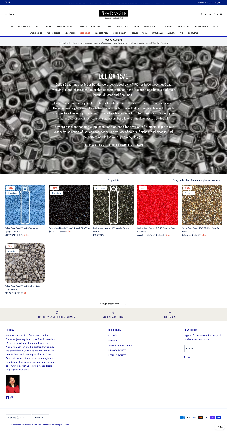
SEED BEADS (85, 33)
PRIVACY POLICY (117, 350)
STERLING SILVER (119, 33)
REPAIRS (112, 340)
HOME (11, 26)
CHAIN (108, 26)
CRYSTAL (136, 26)
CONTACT (113, 335)
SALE (37, 26)
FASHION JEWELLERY (152, 26)
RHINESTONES (70, 33)
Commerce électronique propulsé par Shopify (50, 424)
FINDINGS (169, 26)
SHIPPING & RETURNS (120, 345)
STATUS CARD (157, 33)
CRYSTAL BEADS (122, 26)
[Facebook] (6, 2)
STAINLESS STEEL (101, 33)
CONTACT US (193, 33)
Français (217, 2)
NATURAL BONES (35, 33)
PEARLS (215, 26)
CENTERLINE (96, 26)
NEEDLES (134, 33)
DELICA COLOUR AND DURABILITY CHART (113, 145)
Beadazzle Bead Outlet (22, 424)
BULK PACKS (82, 26)
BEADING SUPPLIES (64, 26)
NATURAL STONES (201, 26)
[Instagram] (9, 2)
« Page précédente (109, 303)
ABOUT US (171, 33)
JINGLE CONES (183, 26)
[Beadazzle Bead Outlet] (113, 14)
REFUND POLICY (117, 355)
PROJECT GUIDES (53, 33)
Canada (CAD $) (203, 2)
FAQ (181, 33)
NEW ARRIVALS (24, 26)
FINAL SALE (48, 26)
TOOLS (145, 33)
